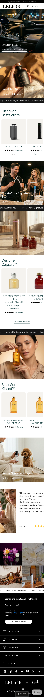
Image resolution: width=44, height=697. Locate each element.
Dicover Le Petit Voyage (13, 50)
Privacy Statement (18, 612)
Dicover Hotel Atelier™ (12, 94)
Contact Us (14, 663)
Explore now (8, 478)
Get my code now (18, 622)
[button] (13, 691)
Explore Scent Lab (10, 202)
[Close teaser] (23, 689)
